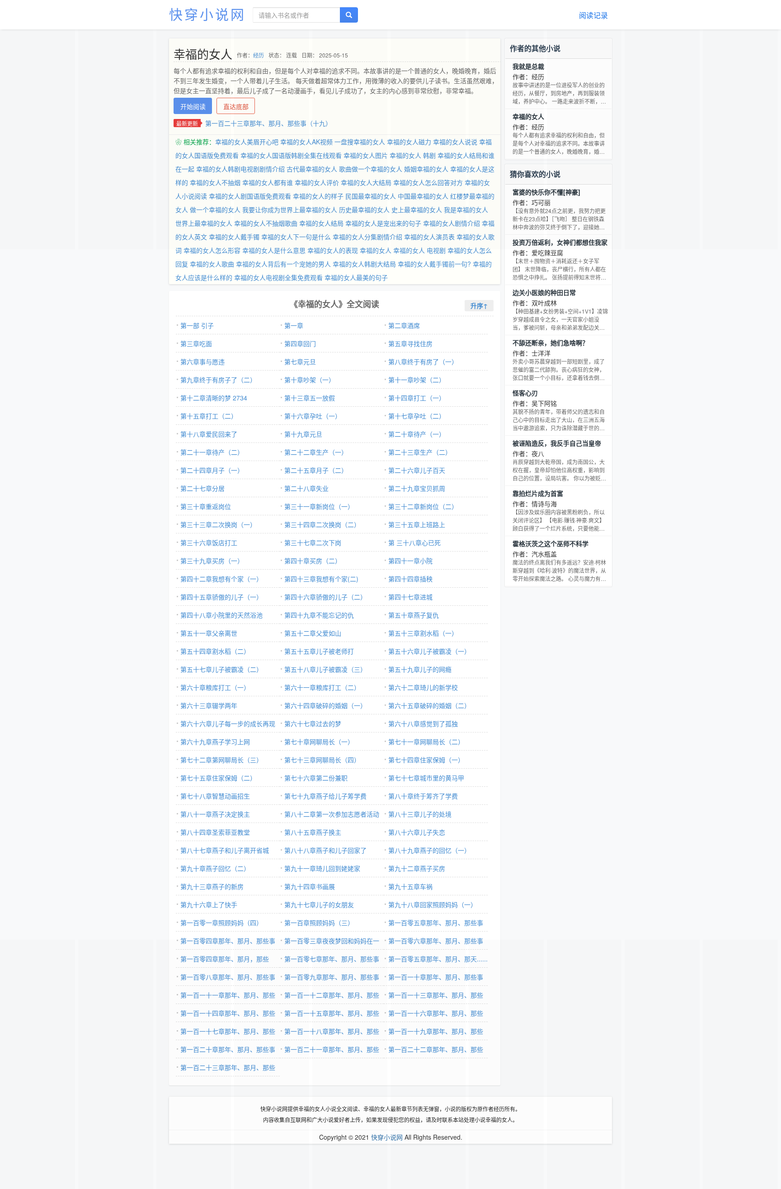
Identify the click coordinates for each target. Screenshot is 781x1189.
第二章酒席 (404, 325)
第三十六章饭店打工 (208, 542)
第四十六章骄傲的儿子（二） (325, 596)
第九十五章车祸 (410, 886)
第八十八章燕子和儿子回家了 (325, 850)
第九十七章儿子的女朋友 (319, 904)
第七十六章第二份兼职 (316, 777)
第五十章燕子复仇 (413, 614)
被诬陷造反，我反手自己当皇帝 (557, 442)
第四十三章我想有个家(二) (321, 578)
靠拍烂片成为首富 (538, 493)
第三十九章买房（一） (212, 560)
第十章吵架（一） (309, 379)
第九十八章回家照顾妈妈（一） (432, 904)
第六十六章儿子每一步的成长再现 (227, 723)
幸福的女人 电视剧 (419, 250)
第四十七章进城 (410, 596)
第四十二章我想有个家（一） (221, 578)
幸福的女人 (375, 250)
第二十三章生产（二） (420, 452)
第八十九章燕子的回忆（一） (429, 850)
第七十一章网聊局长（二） (426, 741)
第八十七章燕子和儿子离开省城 (224, 850)
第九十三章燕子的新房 (212, 886)
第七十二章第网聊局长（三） (221, 759)
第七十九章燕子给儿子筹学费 (325, 795)
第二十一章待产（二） (212, 452)
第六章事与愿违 (202, 361)
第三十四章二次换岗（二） (322, 524)
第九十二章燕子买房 (416, 868)
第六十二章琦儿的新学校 (423, 687)
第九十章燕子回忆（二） (215, 868)
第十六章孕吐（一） (312, 415)
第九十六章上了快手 (208, 904)
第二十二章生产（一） (316, 452)
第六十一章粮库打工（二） (322, 687)
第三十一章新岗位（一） (319, 506)
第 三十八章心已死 (414, 542)
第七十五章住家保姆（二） (218, 777)
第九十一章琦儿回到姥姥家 (322, 868)
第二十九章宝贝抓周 (416, 488)
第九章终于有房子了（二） (218, 379)
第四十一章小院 (410, 560)
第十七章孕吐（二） (416, 415)
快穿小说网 (207, 14)
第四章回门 (300, 343)
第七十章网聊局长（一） (319, 741)
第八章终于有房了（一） (423, 361)
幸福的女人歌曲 (212, 263)
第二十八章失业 (306, 488)
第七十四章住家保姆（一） (426, 759)
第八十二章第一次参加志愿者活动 (331, 813)
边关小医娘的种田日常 (544, 292)
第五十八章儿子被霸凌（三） (325, 669)
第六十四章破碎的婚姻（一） (325, 705)
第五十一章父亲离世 (208, 632)
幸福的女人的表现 (332, 250)
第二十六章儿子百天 (416, 470)
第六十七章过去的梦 (312, 723)
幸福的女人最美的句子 (356, 277)
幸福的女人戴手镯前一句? (434, 263)
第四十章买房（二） (312, 560)
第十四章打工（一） (416, 397)
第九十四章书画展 (309, 886)
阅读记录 (593, 15)
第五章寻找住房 (410, 343)
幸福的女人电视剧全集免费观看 (278, 277)
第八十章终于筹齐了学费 (423, 795)
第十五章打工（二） (208, 415)
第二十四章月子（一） (212, 470)
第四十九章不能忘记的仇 (319, 614)
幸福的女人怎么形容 (211, 250)
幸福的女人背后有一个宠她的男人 (283, 263)
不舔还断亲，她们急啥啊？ (550, 342)
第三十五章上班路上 (416, 524)
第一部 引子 (197, 325)
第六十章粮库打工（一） (215, 687)
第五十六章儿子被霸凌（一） (429, 651)
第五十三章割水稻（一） (423, 632)
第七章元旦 (300, 361)
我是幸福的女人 (466, 209)
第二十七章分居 (202, 488)
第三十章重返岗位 (205, 506)
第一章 (293, 325)
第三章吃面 (196, 343)
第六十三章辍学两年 (208, 705)
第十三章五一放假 (309, 397)
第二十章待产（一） (416, 433)
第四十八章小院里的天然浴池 (221, 614)
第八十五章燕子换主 (312, 832)
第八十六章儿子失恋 (416, 832)
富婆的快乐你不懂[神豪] (546, 191)
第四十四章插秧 (410, 578)
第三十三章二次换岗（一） (218, 524)
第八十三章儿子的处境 (420, 813)
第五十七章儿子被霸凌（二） (221, 669)
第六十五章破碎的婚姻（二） (429, 705)
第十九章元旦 (303, 433)
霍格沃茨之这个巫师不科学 (550, 543)
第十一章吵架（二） (416, 379)
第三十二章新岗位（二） (423, 506)
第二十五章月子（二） (316, 470)
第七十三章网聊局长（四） (322, 759)
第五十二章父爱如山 (312, 632)
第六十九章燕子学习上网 (215, 741)
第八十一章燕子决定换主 (215, 813)
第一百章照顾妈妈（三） (319, 922)
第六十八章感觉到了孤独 (423, 723)
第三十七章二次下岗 (312, 542)
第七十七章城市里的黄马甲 (426, 777)
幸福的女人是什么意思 (274, 250)
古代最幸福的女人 (312, 168)
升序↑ (479, 305)
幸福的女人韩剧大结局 (364, 263)
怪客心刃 (525, 392)
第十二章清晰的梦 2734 (213, 397)
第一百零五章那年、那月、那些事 (435, 922)
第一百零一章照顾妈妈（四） (221, 922)
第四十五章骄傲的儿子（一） (221, 596)
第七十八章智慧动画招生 (215, 795)
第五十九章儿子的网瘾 (420, 669)
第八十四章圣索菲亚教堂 (215, 832)
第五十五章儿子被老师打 (319, 651)
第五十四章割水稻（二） (215, 651)
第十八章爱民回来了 (208, 433)
